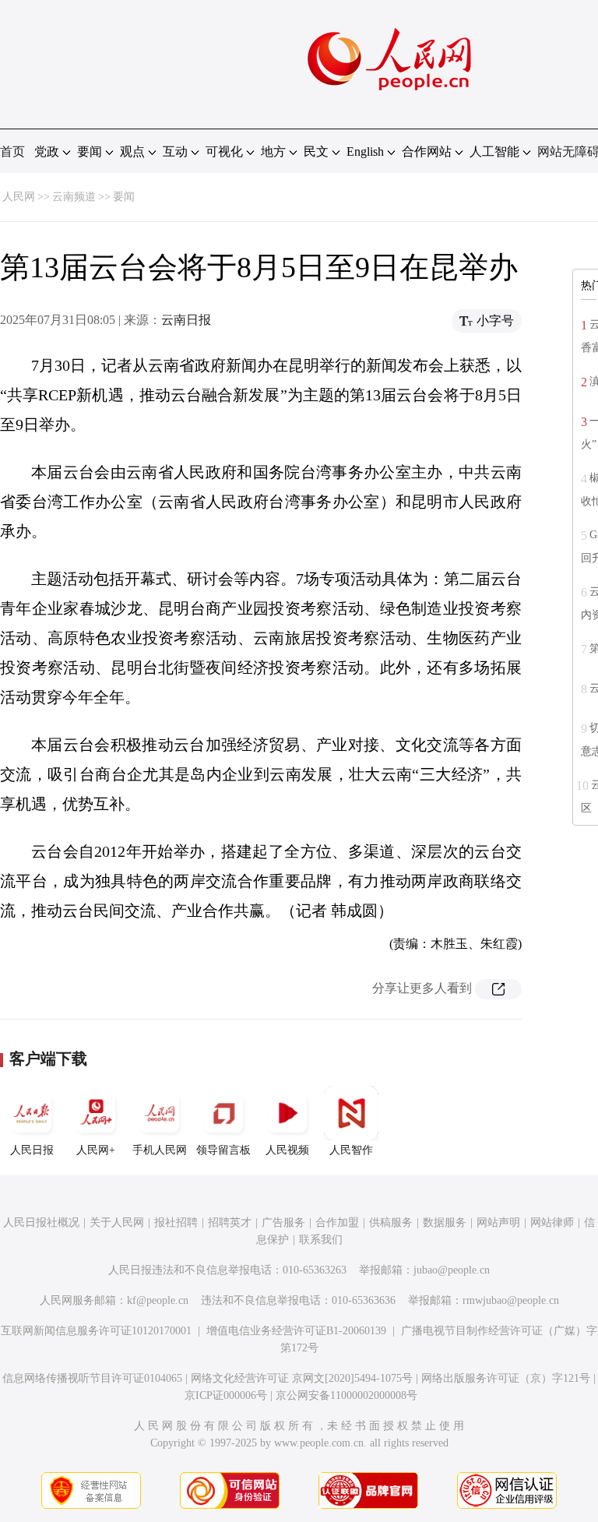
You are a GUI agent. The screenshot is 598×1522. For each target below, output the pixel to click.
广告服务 (283, 1222)
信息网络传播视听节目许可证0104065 (92, 1378)
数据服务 (444, 1222)
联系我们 (321, 1239)
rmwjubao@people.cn (511, 1300)
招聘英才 (230, 1222)
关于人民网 (117, 1222)
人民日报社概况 (41, 1222)
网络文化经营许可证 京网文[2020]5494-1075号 (302, 1378)
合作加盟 (337, 1222)
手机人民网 (159, 1150)
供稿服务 (391, 1222)
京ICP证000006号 (226, 1395)
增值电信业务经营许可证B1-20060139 (296, 1331)
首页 (12, 151)
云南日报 (186, 319)
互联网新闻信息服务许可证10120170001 (96, 1331)
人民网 (18, 197)
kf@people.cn (157, 1300)
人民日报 (32, 1150)
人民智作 (351, 1150)
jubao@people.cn (451, 1270)
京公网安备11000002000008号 (346, 1395)
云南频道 (74, 197)
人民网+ (95, 1150)
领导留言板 (223, 1150)
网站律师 (552, 1222)
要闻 (124, 197)
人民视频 (287, 1150)
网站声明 (498, 1222)
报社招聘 (176, 1222)
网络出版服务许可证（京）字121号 (505, 1378)
